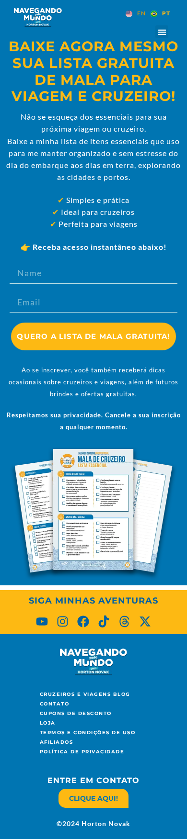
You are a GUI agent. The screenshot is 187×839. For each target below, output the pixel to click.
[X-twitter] (145, 621)
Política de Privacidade (82, 752)
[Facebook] (83, 621)
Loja (48, 723)
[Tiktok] (103, 621)
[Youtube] (42, 621)
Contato (55, 704)
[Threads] (124, 621)
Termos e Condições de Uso (88, 732)
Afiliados (56, 742)
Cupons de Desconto (76, 713)
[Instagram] (62, 621)
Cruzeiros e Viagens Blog (85, 694)
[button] (161, 31)
